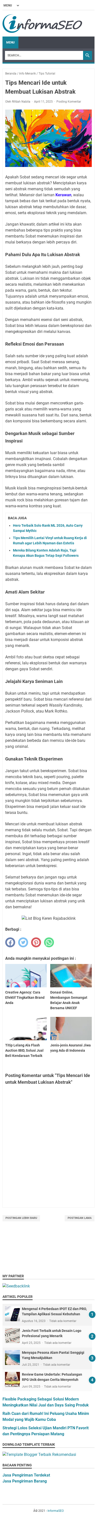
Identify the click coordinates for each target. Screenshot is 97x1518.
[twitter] (23, 942)
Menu (10, 42)
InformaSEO (56, 1511)
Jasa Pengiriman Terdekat (26, 1475)
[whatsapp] (49, 942)
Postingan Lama (80, 1218)
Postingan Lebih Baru (21, 1218)
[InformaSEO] (42, 23)
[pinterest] (36, 942)
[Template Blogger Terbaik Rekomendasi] (39, 1454)
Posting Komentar (68, 101)
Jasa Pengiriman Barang (24, 1481)
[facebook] (10, 942)
